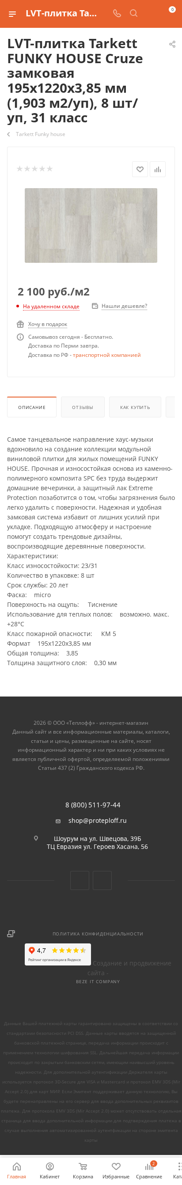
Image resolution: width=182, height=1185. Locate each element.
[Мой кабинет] (150, 14)
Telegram (102, 880)
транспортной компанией (107, 355)
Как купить (135, 407)
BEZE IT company (98, 981)
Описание (32, 407)
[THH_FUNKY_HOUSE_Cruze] (91, 224)
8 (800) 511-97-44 (93, 805)
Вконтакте (79, 880)
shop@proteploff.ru (97, 821)
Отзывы (83, 407)
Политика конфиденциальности (98, 934)
